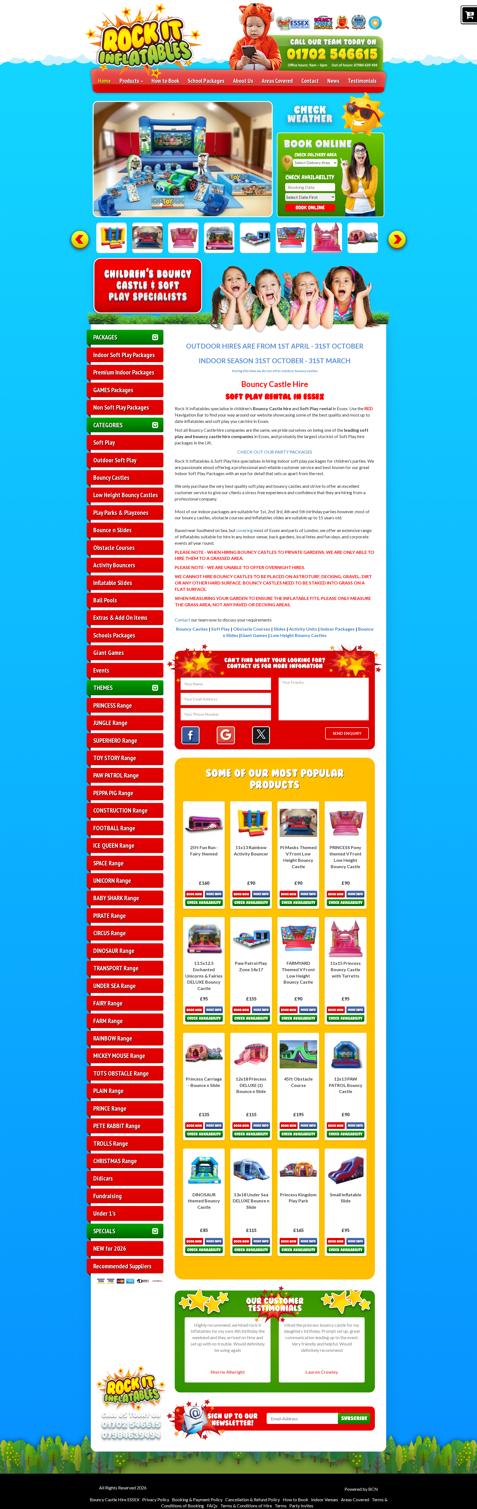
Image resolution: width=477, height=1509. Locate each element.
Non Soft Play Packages (121, 407)
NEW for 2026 (109, 1248)
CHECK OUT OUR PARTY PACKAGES (274, 451)
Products (130, 81)
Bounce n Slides (112, 530)
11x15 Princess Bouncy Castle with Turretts (345, 969)
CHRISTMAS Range (115, 1161)
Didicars (103, 1178)
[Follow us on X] (261, 735)
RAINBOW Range (112, 1038)
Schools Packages (114, 635)
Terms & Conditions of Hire (246, 1505)
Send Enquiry (347, 733)
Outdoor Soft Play (114, 460)
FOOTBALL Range (114, 828)
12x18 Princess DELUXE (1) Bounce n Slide (251, 1085)
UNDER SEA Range (114, 985)
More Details (298, 898)
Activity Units (303, 628)
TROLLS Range (110, 1143)
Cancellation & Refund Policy (252, 1499)
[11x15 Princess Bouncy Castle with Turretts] (327, 238)
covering (244, 530)
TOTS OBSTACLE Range (121, 1073)
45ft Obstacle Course (298, 1082)
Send (354, 1418)
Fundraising (107, 1196)
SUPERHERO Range (115, 740)
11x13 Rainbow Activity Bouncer (251, 850)
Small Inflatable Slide (345, 1197)
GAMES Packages (113, 390)
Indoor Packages (338, 628)
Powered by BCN (361, 1489)
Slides (280, 628)
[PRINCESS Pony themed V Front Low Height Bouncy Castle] (183, 238)
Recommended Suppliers (122, 1266)
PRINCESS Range (112, 705)
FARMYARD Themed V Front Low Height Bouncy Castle (298, 972)
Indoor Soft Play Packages (124, 355)
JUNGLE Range (110, 722)
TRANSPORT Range (116, 968)
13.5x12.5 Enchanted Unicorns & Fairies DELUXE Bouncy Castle (203, 975)
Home (104, 81)
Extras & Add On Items (120, 617)
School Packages (206, 81)
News (333, 81)
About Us (243, 81)
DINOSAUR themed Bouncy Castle (204, 1201)
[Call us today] (332, 54)
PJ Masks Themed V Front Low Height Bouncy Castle (298, 857)
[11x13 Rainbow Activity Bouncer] (111, 238)
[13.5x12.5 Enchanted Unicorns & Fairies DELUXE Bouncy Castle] (219, 238)
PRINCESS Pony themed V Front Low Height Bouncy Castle (345, 857)
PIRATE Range (109, 915)
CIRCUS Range (109, 933)
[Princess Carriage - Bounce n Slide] (363, 238)
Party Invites (301, 1505)
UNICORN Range (112, 880)
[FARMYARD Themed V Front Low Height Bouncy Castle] (291, 238)
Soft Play (104, 442)
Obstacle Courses (114, 547)
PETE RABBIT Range (117, 1125)
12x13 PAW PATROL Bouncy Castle (345, 1085)
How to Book (165, 81)
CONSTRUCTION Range (120, 810)
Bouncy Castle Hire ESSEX (114, 1499)
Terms (281, 1505)
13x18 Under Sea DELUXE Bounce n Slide (251, 1201)
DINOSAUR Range (113, 950)
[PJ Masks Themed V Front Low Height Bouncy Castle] (147, 238)
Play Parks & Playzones (121, 512)
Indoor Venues (324, 1499)
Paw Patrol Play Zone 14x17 (251, 966)
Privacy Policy (155, 1499)
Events (101, 670)
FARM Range (108, 1020)
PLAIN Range (108, 1090)
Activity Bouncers (114, 565)
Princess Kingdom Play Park (298, 1197)
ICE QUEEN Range (113, 845)
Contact (310, 81)
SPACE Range (108, 863)
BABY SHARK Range (116, 898)
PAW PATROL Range (116, 775)
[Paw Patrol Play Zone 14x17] (255, 238)
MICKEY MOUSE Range (119, 1055)
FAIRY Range (108, 1003)
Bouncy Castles (111, 477)
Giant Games (108, 652)
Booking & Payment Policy (197, 1499)
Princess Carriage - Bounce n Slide (204, 1082)
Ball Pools (105, 600)
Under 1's (104, 1213)
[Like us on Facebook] (190, 735)
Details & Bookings (204, 898)
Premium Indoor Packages (123, 372)
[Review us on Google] (226, 735)
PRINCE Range (109, 1108)
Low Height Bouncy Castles (125, 495)
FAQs (212, 1505)
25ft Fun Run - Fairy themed (204, 850)
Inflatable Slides (112, 582)
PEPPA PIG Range (113, 793)
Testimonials (362, 81)
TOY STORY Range (114, 758)
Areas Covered (277, 81)
